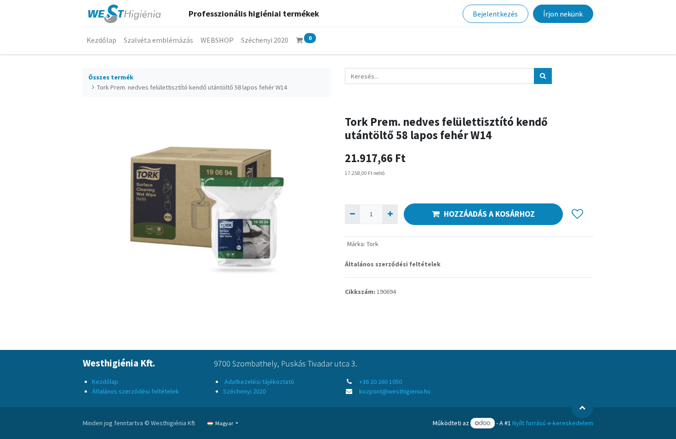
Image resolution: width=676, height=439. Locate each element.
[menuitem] (101, 40)
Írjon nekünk (563, 13)
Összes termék (110, 77)
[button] (577, 214)
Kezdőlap (105, 381)
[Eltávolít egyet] (352, 214)
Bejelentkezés (495, 13)
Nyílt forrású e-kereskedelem (552, 423)
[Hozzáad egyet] (389, 214)
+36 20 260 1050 (380, 381)
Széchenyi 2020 (244, 391)
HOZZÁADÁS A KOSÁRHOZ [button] (489, 214)
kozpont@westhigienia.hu (394, 391)
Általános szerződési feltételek (393, 264)
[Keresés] (543, 76)
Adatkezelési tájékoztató (258, 381)
